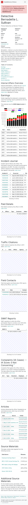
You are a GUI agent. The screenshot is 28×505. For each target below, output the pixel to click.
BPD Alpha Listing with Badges (10, 464)
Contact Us (9, 497)
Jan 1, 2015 (6, 426)
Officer (7, 211)
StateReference (6, 11)
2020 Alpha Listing (7, 468)
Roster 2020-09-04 (7, 471)
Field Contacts (5, 73)
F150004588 (5, 292)
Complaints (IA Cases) (7, 76)
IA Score (23, 85)
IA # (3, 376)
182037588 (5, 194)
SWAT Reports (5, 75)
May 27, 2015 (7, 422)
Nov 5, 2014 (7, 430)
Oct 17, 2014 (7, 434)
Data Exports (16, 496)
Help (5, 496)
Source (14, 415)
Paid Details (4, 70)
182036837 (5, 196)
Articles (3, 78)
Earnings (3, 67)
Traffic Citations (5, 72)
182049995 (5, 189)
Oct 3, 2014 (7, 438)
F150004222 (5, 294)
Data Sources (10, 496)
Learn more (10, 101)
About (2, 496)
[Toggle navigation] (25, 2)
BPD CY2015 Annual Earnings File (10, 461)
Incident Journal (6, 68)
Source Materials (5, 80)
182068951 (5, 187)
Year (3, 129)
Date (10, 249)
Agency (21, 249)
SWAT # (4, 329)
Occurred (15, 173)
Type (12, 211)
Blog (6, 497)
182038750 (5, 192)
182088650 (5, 185)
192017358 (5, 180)
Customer (19, 211)
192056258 (5, 178)
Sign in (14, 497)
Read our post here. (19, 8)
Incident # (4, 173)
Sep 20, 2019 (7, 418)
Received (13, 376)
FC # (3, 290)
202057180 (5, 175)
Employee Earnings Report (9, 458)
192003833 (5, 182)
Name (8, 129)
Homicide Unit (4, 44)
